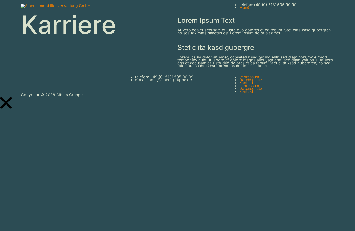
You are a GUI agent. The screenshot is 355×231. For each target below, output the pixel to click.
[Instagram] (158, 6)
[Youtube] (145, 6)
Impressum (249, 76)
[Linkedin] (131, 6)
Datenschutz (250, 79)
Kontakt (246, 82)
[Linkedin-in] (27, 81)
